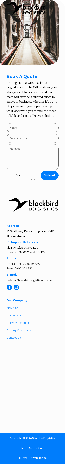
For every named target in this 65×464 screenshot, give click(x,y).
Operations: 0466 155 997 (23, 263)
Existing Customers (19, 330)
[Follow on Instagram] (16, 287)
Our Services (15, 315)
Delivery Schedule (18, 322)
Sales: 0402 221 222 (20, 268)
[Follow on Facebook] (9, 287)
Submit (49, 175)
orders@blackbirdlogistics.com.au (29, 280)
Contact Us (14, 337)
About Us (12, 308)
